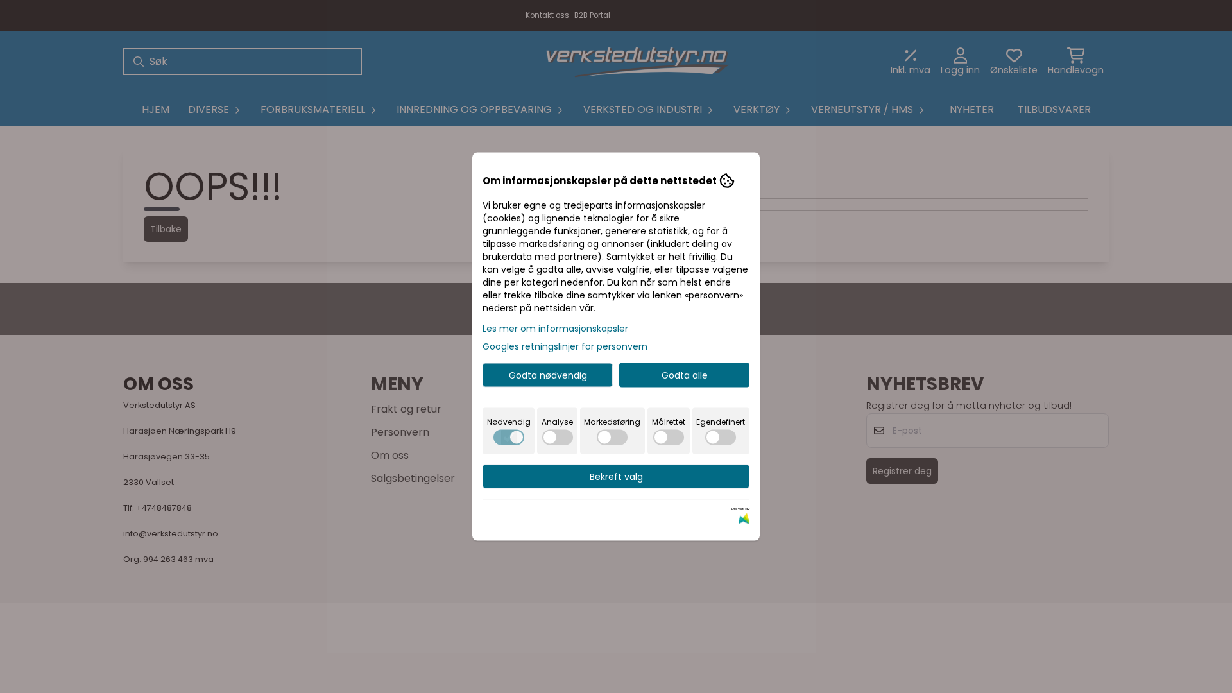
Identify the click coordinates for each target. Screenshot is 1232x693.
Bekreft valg (616, 476)
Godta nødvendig (548, 375)
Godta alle (685, 375)
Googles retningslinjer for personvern (565, 346)
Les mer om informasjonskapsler (555, 328)
